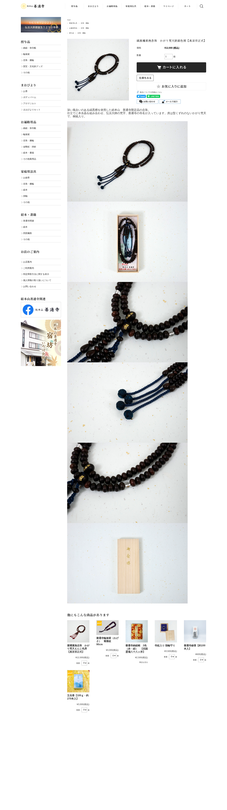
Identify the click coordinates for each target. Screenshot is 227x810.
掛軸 (25, 196)
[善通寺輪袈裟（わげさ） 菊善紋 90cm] (107, 627)
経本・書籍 (149, 6)
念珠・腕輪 (85, 23)
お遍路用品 (112, 6)
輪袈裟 (26, 54)
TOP (69, 20)
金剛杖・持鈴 (29, 146)
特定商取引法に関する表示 (36, 274)
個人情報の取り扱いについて (37, 280)
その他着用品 (29, 159)
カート (187, 6)
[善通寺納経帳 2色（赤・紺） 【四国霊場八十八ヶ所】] (137, 631)
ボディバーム (29, 97)
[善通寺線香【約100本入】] (195, 631)
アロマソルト (29, 103)
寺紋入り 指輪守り (166, 645)
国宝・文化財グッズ (33, 66)
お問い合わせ (29, 286)
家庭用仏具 (131, 6)
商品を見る (143, 662)
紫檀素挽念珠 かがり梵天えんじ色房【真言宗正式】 (78, 648)
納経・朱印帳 (29, 48)
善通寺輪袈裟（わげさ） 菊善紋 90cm (107, 641)
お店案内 (27, 262)
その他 (26, 72)
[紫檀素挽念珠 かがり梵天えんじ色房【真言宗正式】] (78, 631)
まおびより (93, 6)
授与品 (74, 6)
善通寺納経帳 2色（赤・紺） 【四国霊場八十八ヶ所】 (137, 648)
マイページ (168, 6)
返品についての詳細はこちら (151, 92)
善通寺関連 (28, 221)
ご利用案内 (28, 268)
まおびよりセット (31, 109)
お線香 (26, 177)
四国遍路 (27, 233)
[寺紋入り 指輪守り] (166, 631)
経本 (25, 190)
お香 (25, 91)
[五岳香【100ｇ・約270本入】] (78, 681)
